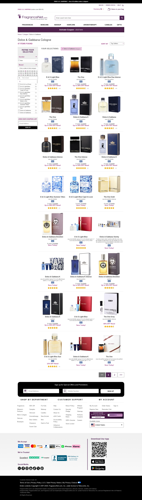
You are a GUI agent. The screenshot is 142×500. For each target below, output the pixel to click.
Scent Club (32, 426)
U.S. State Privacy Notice (52, 483)
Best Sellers (33, 420)
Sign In (101, 5)
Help (119, 5)
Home (20, 34)
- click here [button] (71, 30)
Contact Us (57, 409)
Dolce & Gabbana (72, 49)
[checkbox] (27, 61)
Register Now (94, 409)
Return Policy (70, 406)
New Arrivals (45, 416)
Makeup (57, 25)
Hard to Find (45, 423)
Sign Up (28, 127)
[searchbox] (87, 18)
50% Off (32, 406)
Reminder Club (106, 409)
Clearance (32, 423)
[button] (26, 71)
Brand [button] (21, 65)
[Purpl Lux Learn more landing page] (107, 416)
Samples (32, 409)
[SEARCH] (122, 18)
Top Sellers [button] (114, 43)
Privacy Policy (36, 483)
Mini (42, 420)
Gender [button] (21, 57)
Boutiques (20, 422)
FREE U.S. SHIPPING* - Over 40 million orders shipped (71, 1)
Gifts (119, 25)
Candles (43, 413)
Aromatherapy (33, 416)
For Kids (43, 406)
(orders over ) (30, 9)
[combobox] (89, 18)
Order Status (110, 5)
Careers (79, 420)
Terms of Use (25, 483)
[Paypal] (46, 446)
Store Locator (70, 424)
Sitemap (80, 411)
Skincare (44, 25)
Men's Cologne (22, 415)
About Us (56, 413)
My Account (93, 406)
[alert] (99, 9)
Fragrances (27, 25)
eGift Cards (57, 416)
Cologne (26, 34)
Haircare (71, 25)
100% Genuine (70, 420)
